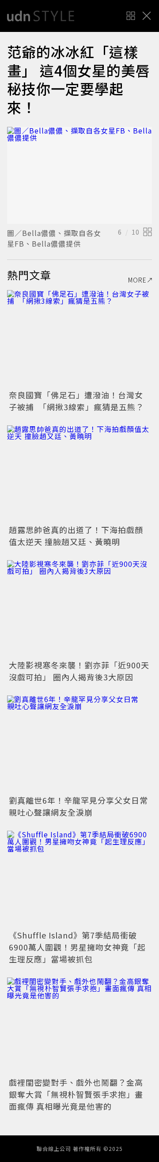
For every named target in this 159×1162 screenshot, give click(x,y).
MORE (137, 280)
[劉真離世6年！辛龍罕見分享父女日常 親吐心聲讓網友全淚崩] (79, 744)
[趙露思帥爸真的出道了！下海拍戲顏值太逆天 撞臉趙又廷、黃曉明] (79, 473)
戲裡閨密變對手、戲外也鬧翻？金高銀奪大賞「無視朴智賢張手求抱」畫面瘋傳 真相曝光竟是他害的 (76, 1094)
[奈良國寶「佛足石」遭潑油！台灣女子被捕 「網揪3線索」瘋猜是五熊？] (79, 338)
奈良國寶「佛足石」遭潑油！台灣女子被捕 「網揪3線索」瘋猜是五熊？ (76, 400)
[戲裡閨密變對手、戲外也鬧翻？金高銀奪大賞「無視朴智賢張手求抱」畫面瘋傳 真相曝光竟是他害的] (79, 1026)
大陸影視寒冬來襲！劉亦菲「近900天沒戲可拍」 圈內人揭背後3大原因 (79, 671)
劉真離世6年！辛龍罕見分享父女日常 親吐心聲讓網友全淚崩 (82, 806)
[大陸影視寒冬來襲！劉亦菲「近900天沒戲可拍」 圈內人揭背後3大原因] (79, 608)
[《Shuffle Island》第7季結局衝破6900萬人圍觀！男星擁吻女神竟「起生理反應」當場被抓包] (79, 879)
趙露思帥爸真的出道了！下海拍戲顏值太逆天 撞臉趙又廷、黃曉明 (76, 535)
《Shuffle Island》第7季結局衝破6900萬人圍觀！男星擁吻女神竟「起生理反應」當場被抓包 (77, 947)
